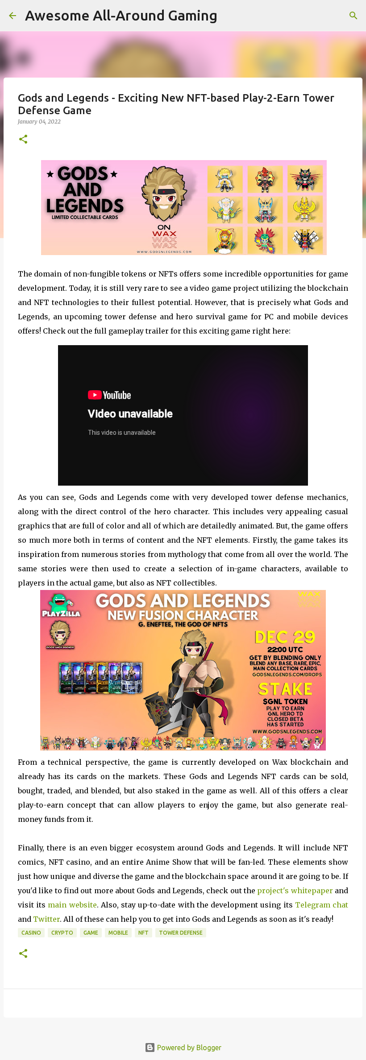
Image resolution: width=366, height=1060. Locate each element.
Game (90, 933)
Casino (31, 933)
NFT (143, 933)
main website (72, 904)
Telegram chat (321, 904)
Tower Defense (181, 933)
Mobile (118, 933)
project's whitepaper (295, 890)
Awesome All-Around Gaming (121, 15)
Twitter (46, 919)
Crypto (62, 933)
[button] (23, 140)
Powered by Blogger (188, 1048)
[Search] (353, 15)
